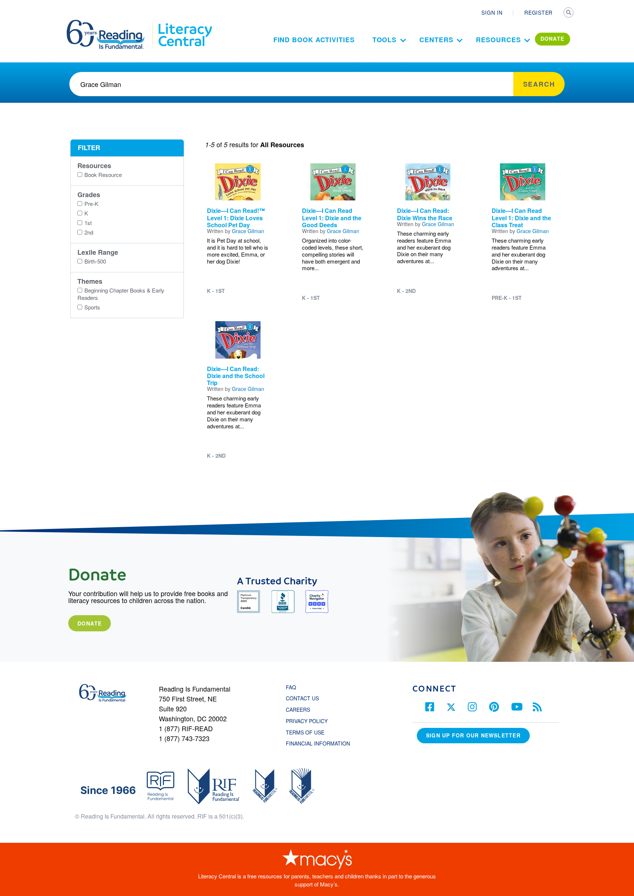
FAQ (291, 687)
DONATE (552, 38)
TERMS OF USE (309, 732)
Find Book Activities (314, 39)
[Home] (110, 23)
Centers (436, 39)
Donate (89, 623)
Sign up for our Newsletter (473, 735)
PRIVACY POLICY (307, 721)
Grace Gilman (248, 231)
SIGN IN (491, 12)
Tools (384, 39)
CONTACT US (304, 698)
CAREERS (298, 709)
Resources (498, 39)
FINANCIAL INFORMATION (318, 743)
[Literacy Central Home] (184, 23)
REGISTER (538, 12)
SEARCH (569, 13)
